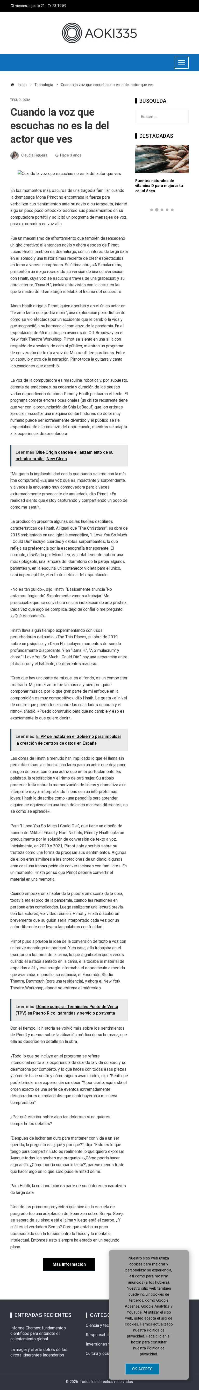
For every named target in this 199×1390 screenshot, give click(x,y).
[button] (151, 210)
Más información (69, 1264)
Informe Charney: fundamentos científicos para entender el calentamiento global (38, 1333)
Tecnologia (20, 100)
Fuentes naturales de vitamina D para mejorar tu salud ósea (159, 185)
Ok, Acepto (142, 1369)
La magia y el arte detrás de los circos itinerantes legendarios (38, 1352)
